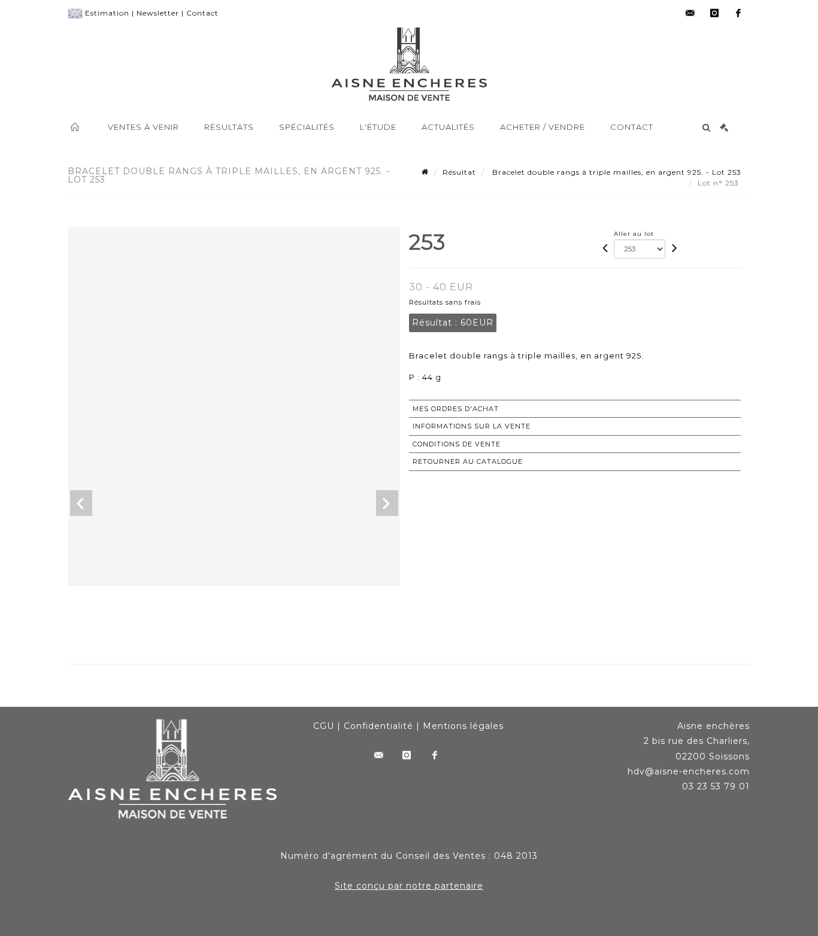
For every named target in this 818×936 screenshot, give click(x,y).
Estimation (107, 12)
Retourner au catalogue (468, 461)
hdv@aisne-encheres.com (689, 771)
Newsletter (158, 12)
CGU (323, 726)
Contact (202, 12)
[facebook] (738, 13)
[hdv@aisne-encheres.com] (690, 13)
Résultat (459, 172)
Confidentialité (378, 726)
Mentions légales (463, 726)
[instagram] (714, 13)
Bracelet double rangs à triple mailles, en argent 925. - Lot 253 (615, 172)
